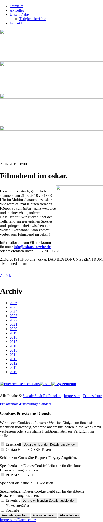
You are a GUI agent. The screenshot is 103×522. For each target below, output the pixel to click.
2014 (13, 355)
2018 (13, 337)
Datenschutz (92, 396)
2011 (13, 367)
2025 (13, 307)
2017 (13, 342)
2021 (13, 324)
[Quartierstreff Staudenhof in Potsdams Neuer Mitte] (64, 384)
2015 (13, 350)
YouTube (12, 510)
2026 (13, 303)
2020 (13, 329)
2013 (13, 359)
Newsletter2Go (17, 506)
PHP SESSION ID (20, 475)
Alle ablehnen (69, 515)
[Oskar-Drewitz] (46, 384)
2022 (13, 320)
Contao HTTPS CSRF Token (28, 449)
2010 (13, 372)
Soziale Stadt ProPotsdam (42, 396)
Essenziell (13, 444)
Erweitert (13, 500)
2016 (13, 346)
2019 (13, 333)
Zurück (5, 275)
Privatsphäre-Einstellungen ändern (26, 404)
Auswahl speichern (15, 515)
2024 (13, 311)
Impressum (72, 396)
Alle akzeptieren (44, 515)
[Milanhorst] (20, 384)
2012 (13, 363)
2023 (13, 316)
